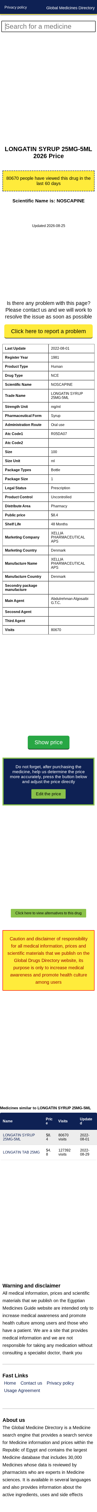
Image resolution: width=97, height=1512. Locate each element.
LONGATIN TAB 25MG (21, 1152)
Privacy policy (16, 7)
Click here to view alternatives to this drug (48, 913)
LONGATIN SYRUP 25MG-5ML (19, 1137)
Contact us (31, 1383)
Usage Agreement (22, 1390)
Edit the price (48, 793)
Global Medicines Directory (70, 8)
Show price (49, 742)
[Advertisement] (48, 89)
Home (10, 1383)
